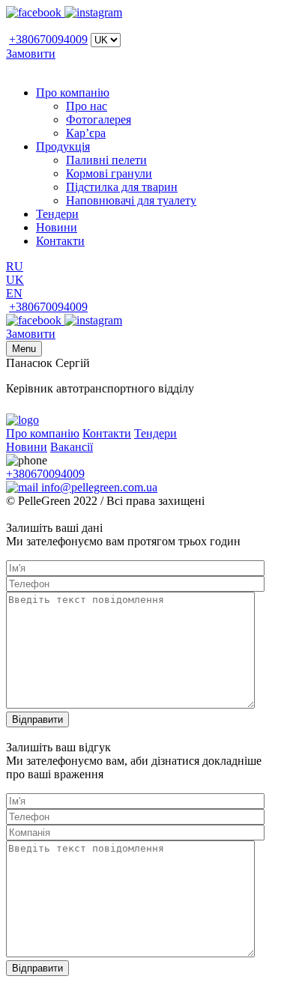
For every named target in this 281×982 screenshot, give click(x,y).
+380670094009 (48, 39)
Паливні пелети (106, 160)
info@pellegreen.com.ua (97, 487)
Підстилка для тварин (122, 187)
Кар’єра (86, 133)
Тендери (57, 213)
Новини (56, 227)
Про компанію (72, 92)
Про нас (86, 106)
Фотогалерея (98, 119)
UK (15, 279)
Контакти (60, 240)
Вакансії (71, 446)
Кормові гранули (109, 173)
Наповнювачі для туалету (131, 200)
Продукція (63, 146)
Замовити (30, 53)
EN (14, 293)
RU (14, 266)
